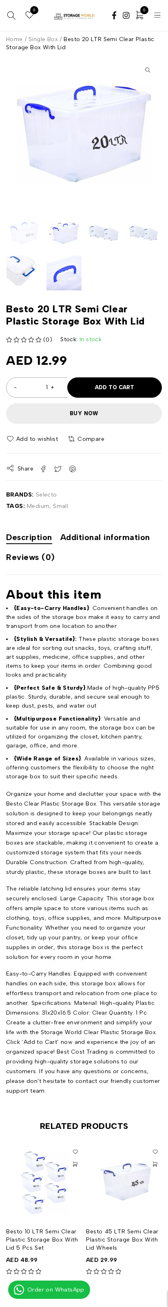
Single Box (43, 39)
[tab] (29, 538)
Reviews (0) (30, 557)
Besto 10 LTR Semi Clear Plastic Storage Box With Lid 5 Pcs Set (42, 1239)
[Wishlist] (32, 439)
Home (14, 39)
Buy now (84, 413)
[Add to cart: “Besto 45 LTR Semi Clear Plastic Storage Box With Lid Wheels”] (155, 1164)
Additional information (105, 537)
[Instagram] (123, 16)
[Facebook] (111, 16)
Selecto (46, 494)
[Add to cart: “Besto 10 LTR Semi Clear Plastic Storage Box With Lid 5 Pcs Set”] (75, 1164)
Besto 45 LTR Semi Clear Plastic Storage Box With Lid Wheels (122, 1239)
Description (29, 537)
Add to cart (114, 387)
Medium (38, 506)
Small (60, 506)
